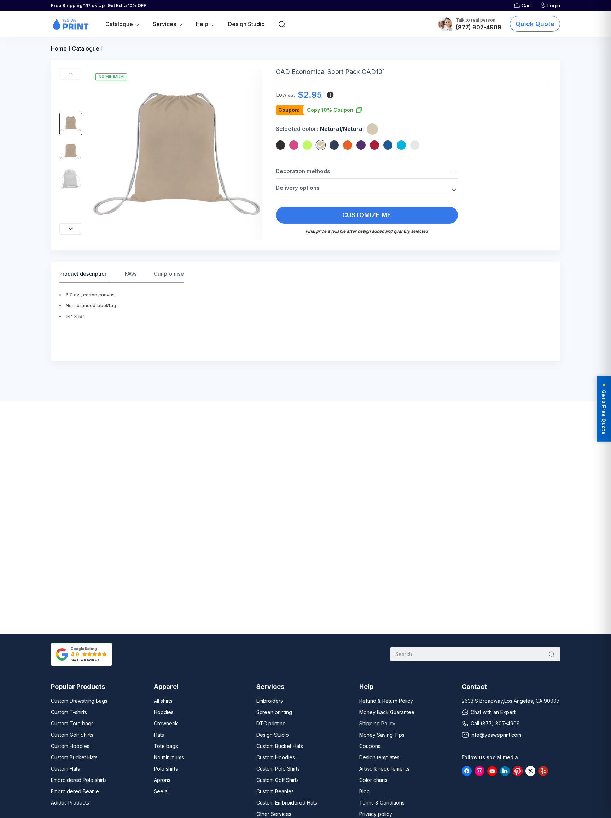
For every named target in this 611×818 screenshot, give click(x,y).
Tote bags (166, 746)
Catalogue (85, 48)
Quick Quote (535, 24)
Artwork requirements (384, 769)
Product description (83, 274)
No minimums (169, 757)
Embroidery (269, 701)
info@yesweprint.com (496, 735)
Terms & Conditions (382, 803)
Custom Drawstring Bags (79, 701)
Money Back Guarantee (386, 712)
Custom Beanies (275, 791)
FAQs (131, 274)
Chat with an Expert (493, 712)
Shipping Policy (377, 723)
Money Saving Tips (382, 735)
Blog (364, 791)
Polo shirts (166, 769)
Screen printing (274, 712)
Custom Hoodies (70, 746)
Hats (159, 735)
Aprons (162, 780)
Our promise (169, 274)
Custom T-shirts (69, 712)
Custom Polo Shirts (278, 769)
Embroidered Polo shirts (79, 780)
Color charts (373, 780)
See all (162, 791)
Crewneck (166, 723)
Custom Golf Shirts (72, 735)
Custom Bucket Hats (74, 757)
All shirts (163, 701)
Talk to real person (475, 20)
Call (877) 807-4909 (495, 723)
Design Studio (246, 24)
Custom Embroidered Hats (286, 803)
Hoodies (164, 712)
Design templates (379, 757)
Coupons (369, 746)
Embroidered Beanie (75, 791)
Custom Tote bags (72, 723)
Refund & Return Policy (386, 701)
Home (59, 48)
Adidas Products (70, 803)
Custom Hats (65, 769)
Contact (474, 687)
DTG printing (271, 723)
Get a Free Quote (604, 412)
